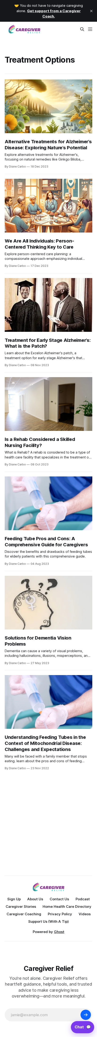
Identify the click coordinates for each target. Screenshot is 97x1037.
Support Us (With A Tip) (48, 921)
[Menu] (90, 29)
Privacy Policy (60, 914)
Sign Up (14, 899)
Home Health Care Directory (67, 906)
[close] (91, 11)
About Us (35, 899)
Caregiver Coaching (24, 914)
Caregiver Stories (21, 906)
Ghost (59, 932)
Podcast (83, 899)
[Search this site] (82, 29)
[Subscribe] (86, 1015)
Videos (85, 914)
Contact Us (59, 899)
